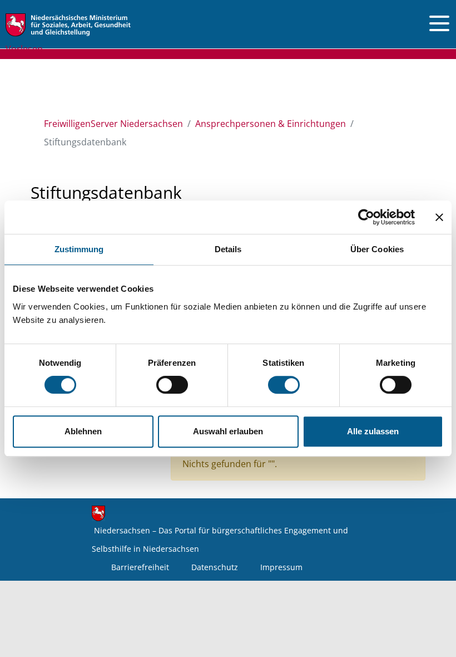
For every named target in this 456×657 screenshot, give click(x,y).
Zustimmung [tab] (79, 249)
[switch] (172, 385)
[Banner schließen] (439, 217)
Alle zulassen (373, 431)
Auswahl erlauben (228, 431)
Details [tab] (228, 249)
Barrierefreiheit (140, 567)
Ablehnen (83, 431)
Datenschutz (214, 567)
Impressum (281, 567)
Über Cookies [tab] (377, 249)
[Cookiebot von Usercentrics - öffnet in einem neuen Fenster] (366, 217)
